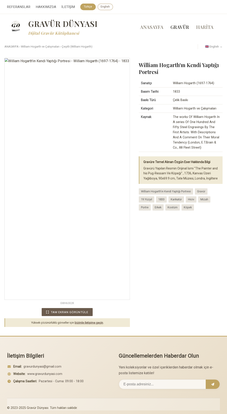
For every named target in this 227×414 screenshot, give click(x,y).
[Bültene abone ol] (213, 384)
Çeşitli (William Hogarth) (77, 46)
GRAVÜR (179, 27)
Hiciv (191, 199)
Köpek (188, 207)
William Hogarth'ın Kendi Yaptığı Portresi (166, 191)
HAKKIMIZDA (46, 7)
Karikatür (176, 199)
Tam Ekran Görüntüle (69, 312)
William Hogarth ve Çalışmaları (40, 46)
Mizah (204, 199)
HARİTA (204, 27)
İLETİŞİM (68, 7)
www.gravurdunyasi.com (44, 374)
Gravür (201, 191)
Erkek (158, 207)
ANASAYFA (151, 27)
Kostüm (173, 207)
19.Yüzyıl (146, 199)
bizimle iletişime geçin (89, 322)
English (105, 6)
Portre (145, 207)
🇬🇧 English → (214, 46)
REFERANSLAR (18, 7)
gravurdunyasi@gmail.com (42, 366)
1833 (161, 199)
